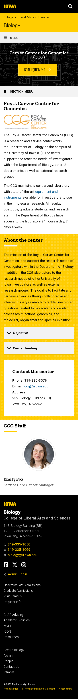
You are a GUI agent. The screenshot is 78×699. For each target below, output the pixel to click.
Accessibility (65, 688)
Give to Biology (14, 650)
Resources (11, 637)
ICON (7, 631)
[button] (70, 6)
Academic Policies (17, 620)
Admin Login (17, 574)
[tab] (39, 333)
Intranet (9, 672)
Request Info (12, 602)
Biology (12, 25)
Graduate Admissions (18, 590)
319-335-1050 (19, 544)
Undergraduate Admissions (22, 585)
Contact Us (11, 666)
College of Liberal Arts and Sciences (27, 17)
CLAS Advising (14, 615)
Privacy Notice (11, 688)
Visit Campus (13, 596)
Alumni (8, 655)
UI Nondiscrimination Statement (38, 688)
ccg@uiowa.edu (36, 386)
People (8, 661)
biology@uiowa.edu (22, 555)
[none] (39, 333)
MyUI (7, 626)
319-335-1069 (19, 549)
